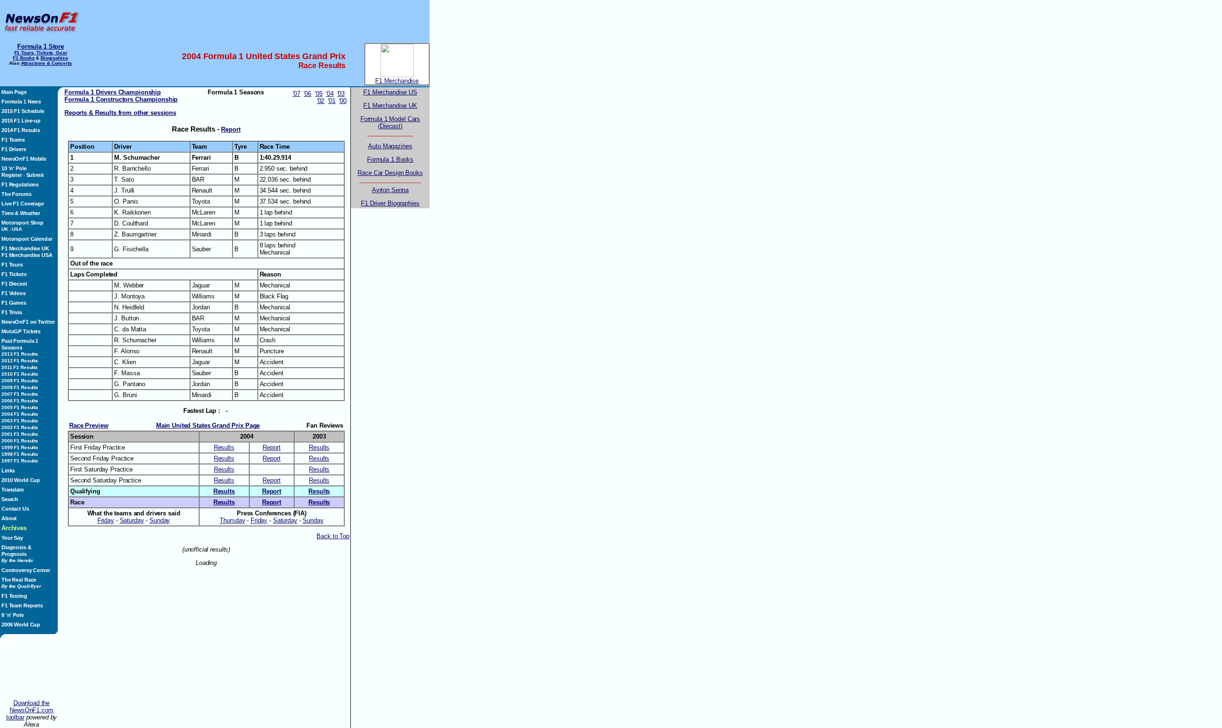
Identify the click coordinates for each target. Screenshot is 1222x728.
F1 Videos (13, 293)
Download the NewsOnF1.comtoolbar (29, 710)
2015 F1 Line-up (21, 120)
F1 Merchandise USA (27, 255)
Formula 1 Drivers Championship (112, 92)
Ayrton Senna (390, 190)
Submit (35, 175)
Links (8, 470)
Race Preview (88, 425)
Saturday (132, 520)
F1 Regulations (20, 184)
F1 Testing (14, 596)
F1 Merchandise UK (25, 248)
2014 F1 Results (20, 130)
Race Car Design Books (390, 172)
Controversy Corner (25, 570)
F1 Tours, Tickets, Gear (40, 52)
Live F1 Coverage (22, 203)
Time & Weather (20, 213)
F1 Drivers (13, 149)
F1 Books (23, 58)
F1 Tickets (14, 274)
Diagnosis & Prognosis (17, 553)
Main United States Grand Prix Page (208, 425)
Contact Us (15, 509)
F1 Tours (12, 264)
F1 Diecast (14, 284)
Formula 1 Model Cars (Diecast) (390, 122)
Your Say (12, 538)
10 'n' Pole (14, 168)
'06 (307, 93)
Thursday (232, 520)
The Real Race (21, 583)
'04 (330, 93)
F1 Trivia (11, 312)
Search (9, 499)
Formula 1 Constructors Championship (121, 99)
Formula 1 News (21, 101)
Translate (12, 489)
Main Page (14, 92)
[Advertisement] (255, 21)
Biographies (54, 58)
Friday (105, 520)
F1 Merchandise (397, 80)
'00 (343, 100)
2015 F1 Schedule (22, 111)
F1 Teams (13, 140)
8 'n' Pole (12, 615)
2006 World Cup (20, 624)
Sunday (159, 520)
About (9, 518)
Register (11, 175)
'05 (319, 93)
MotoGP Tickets (21, 331)
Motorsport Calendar (26, 239)
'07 (296, 93)
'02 (321, 100)
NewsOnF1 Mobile (23, 159)
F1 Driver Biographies (390, 203)
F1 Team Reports (22, 605)
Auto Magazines (390, 146)
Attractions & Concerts (46, 63)
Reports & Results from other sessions (120, 112)
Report (230, 129)
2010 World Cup (20, 480)
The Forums (16, 194)
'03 (341, 93)
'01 (332, 100)
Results (224, 447)
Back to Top (332, 536)
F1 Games (13, 303)
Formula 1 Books (390, 159)
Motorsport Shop (22, 223)
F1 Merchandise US (390, 92)
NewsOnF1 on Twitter (27, 322)
